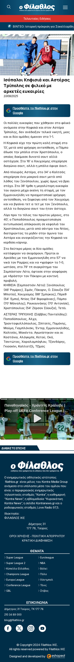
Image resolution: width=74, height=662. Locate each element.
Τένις (43, 585)
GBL (8, 590)
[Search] (9, 7)
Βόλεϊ (43, 568)
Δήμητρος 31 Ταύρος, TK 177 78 (23, 608)
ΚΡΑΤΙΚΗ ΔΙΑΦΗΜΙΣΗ (37, 540)
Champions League (17, 574)
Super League (14, 557)
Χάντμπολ (46, 579)
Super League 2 (15, 563)
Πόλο (43, 574)
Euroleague (47, 557)
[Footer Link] (7, 628)
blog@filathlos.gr (14, 620)
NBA (42, 563)
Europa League (15, 579)
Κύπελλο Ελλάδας (17, 568)
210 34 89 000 (13, 614)
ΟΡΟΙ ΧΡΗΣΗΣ (19, 536)
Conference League (18, 585)
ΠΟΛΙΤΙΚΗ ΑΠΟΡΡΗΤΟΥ (48, 536)
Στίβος (44, 590)
